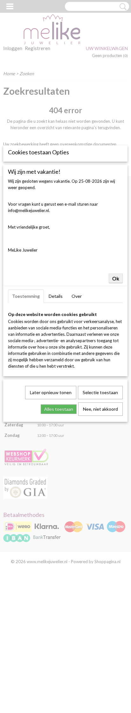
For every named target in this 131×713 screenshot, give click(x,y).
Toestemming (26, 296)
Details (56, 296)
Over (77, 296)
